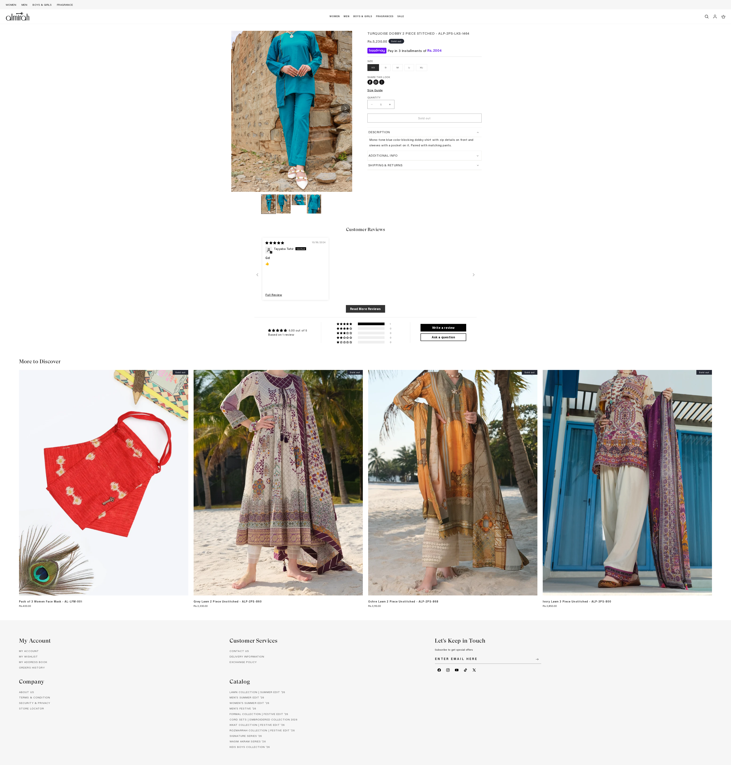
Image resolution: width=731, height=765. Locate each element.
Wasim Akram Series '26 (248, 741)
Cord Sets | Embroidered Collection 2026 (264, 719)
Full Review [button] (273, 295)
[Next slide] (474, 274)
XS (375, 68)
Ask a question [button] (443, 337)
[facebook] (370, 82)
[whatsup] (375, 82)
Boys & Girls (42, 4)
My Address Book (33, 662)
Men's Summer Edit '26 (247, 697)
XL (423, 68)
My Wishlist (28, 656)
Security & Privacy (34, 703)
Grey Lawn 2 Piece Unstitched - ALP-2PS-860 (228, 601)
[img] (274, 243)
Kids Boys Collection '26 (250, 747)
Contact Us (239, 651)
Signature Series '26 (246, 736)
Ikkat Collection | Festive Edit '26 (257, 725)
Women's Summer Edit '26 (249, 703)
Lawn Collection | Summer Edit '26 (257, 692)
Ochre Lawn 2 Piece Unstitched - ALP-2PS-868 (403, 601)
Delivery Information (247, 656)
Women (11, 4)
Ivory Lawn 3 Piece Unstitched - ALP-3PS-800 (577, 601)
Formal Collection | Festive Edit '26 (259, 714)
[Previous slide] (257, 274)
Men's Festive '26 (243, 708)
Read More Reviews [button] (365, 309)
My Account (29, 651)
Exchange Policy (243, 662)
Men (24, 4)
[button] (335, 16)
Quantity (374, 97)
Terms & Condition (34, 697)
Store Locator (31, 708)
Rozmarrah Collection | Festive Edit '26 (262, 730)
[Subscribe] (537, 659)
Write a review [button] (443, 328)
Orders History (32, 667)
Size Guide (375, 90)
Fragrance (65, 4)
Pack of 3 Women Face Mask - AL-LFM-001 (50, 601)
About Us (26, 692)
